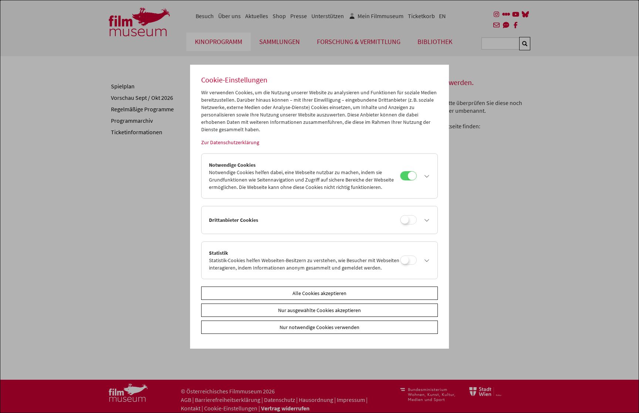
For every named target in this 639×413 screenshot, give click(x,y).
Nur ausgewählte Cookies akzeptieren (319, 310)
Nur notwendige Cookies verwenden (319, 327)
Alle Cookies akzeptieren (319, 293)
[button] (425, 176)
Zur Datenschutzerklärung (230, 142)
